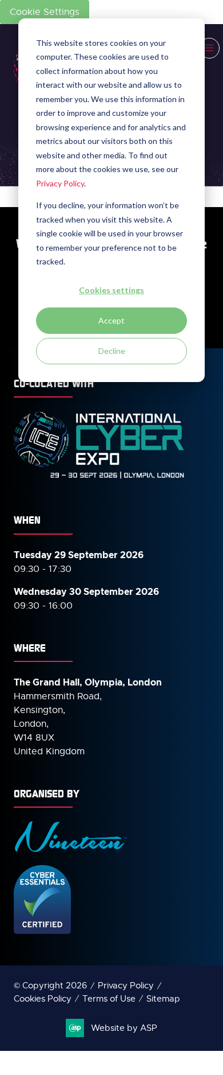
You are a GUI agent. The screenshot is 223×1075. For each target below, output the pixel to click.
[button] (209, 48)
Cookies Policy (42, 999)
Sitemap (163, 999)
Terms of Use (109, 999)
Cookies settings (111, 290)
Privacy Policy (60, 183)
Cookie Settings (44, 12)
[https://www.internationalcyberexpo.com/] (99, 478)
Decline (111, 351)
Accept (111, 320)
